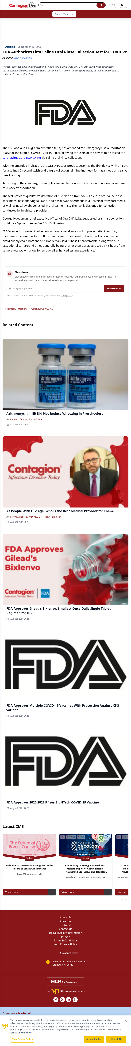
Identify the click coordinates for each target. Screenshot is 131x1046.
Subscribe (112, 288)
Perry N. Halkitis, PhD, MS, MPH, (27, 516)
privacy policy (67, 295)
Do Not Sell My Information (65, 933)
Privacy (65, 936)
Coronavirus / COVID (42, 308)
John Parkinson (53, 516)
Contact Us (65, 929)
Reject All (116, 1039)
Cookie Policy (24, 1032)
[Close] (125, 1020)
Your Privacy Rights (65, 944)
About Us (65, 917)
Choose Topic (62, 14)
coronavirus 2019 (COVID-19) (22, 157)
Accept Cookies (94, 1039)
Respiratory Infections (15, 308)
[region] (65, 1030)
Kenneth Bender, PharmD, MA (26, 419)
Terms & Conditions (65, 940)
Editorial (66, 925)
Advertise (65, 921)
